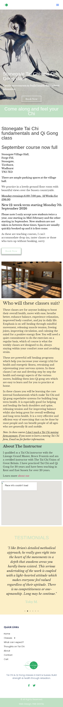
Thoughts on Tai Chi (14, 646)
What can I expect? (14, 642)
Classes (8, 638)
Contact (8, 655)
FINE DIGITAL (38, 703)
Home (7, 633)
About (7, 650)
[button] (57, 5)
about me (23, 475)
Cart (6, 659)
